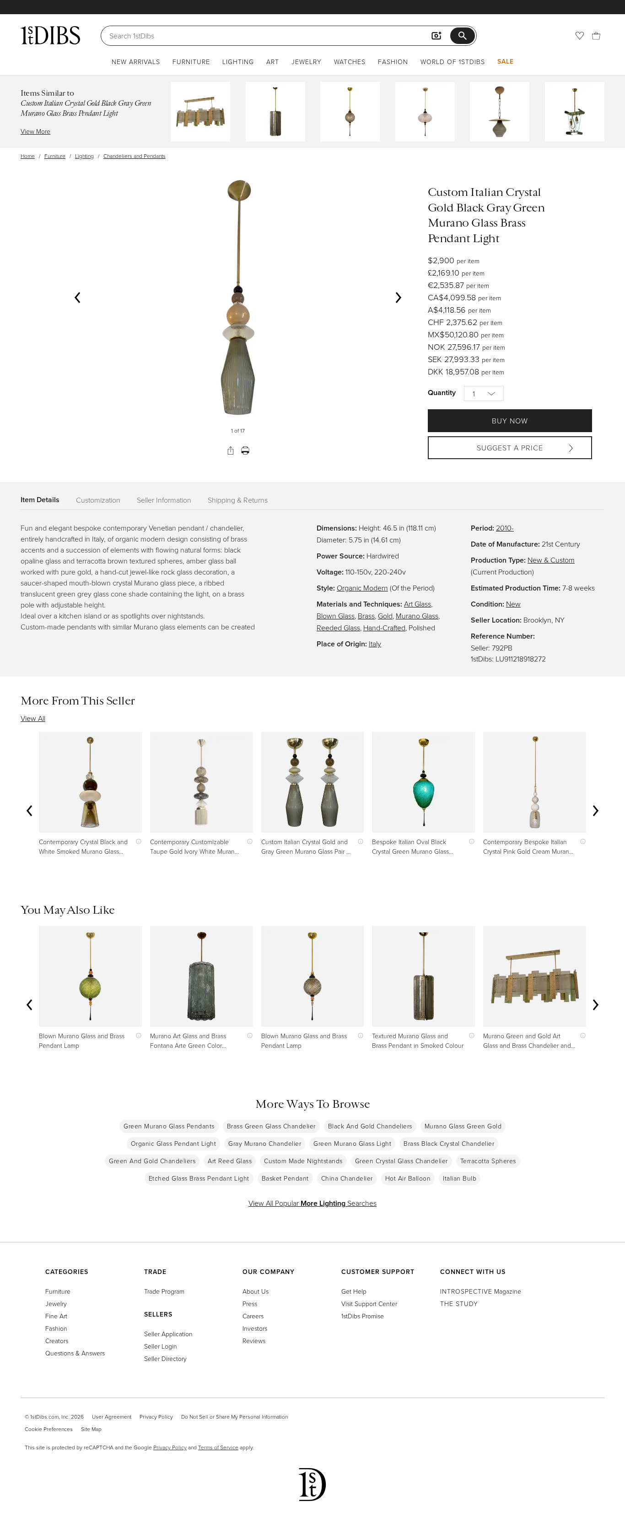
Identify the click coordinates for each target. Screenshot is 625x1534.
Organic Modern (362, 588)
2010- (505, 528)
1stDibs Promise (362, 1316)
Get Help (353, 1291)
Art (272, 61)
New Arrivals (136, 61)
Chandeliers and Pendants (134, 156)
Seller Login (160, 1346)
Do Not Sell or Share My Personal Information (234, 1416)
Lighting (238, 61)
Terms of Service (218, 1447)
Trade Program (164, 1291)
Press (249, 1303)
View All (33, 718)
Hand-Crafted (384, 628)
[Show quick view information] (136, 841)
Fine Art (56, 1316)
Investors (254, 1328)
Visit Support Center (369, 1303)
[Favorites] (580, 36)
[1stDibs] (50, 35)
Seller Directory (165, 1358)
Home (28, 156)
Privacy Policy (156, 1416)
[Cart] (596, 36)
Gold (385, 616)
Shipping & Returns (238, 500)
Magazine (480, 1291)
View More (35, 131)
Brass (366, 616)
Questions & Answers (75, 1353)
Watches (350, 61)
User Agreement (111, 1416)
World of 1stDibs (452, 61)
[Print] (245, 450)
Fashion (393, 61)
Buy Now (510, 421)
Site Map (91, 1429)
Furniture (191, 61)
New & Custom (551, 560)
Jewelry (306, 61)
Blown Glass (336, 616)
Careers (253, 1316)
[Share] (230, 450)
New (513, 604)
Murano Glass (417, 616)
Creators (56, 1340)
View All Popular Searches (312, 1203)
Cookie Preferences (49, 1429)
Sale (505, 61)
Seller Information (164, 500)
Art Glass (417, 604)
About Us (255, 1291)
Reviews (253, 1340)
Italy (375, 644)
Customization (98, 500)
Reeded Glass (338, 628)
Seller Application (168, 1333)
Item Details (40, 499)
